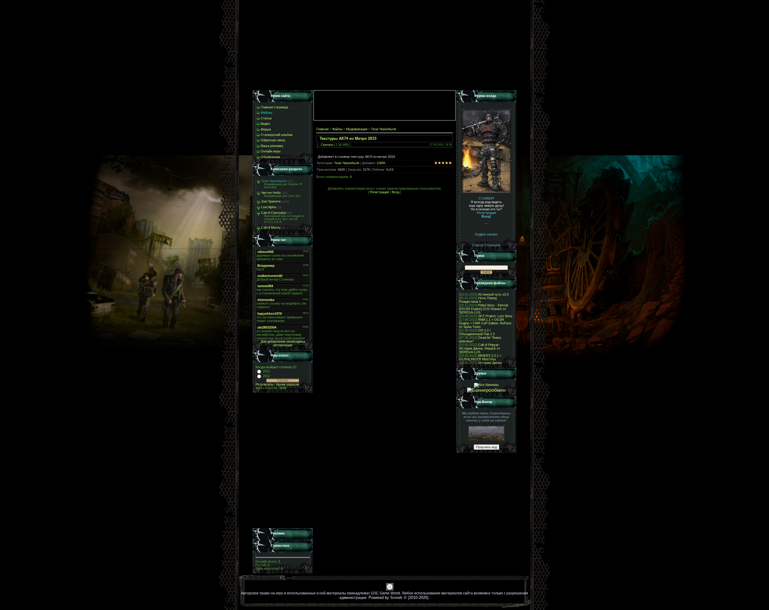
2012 (266, 376)
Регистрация (379, 192)
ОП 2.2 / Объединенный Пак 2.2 (477, 332)
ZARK (381, 163)
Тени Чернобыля (273, 181)
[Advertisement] (283, 460)
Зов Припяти (271, 201)
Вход (395, 192)
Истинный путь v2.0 (493, 294)
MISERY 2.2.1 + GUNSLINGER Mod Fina (480, 357)
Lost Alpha (268, 207)
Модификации (356, 129)
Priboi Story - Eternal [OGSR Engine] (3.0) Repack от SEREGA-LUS (483, 308)
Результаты (264, 384)
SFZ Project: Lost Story (495, 316)
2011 (266, 371)
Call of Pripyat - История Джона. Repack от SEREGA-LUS (479, 348)
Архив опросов (287, 384)
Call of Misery (271, 227)
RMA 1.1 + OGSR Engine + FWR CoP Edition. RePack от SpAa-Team (485, 323)
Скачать (327, 144)
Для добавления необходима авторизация (283, 343)
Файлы (337, 129)
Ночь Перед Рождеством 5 (478, 299)
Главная (322, 129)
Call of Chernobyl (273, 213)
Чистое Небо (271, 192)
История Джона (490, 363)
